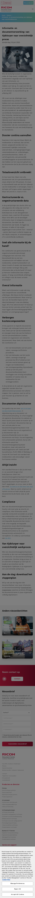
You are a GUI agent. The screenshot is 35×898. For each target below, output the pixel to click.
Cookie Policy (6, 879)
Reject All (17, 889)
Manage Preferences (17, 883)
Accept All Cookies (17, 894)
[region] (17, 872)
